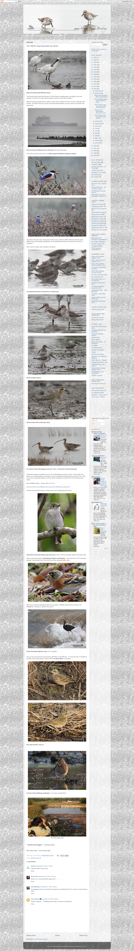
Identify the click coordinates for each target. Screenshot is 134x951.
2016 (95, 79)
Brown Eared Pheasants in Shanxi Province (100, 111)
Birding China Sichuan (98, 227)
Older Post (83, 935)
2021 (95, 67)
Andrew (33, 866)
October (97, 121)
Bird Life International (98, 350)
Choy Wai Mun (35, 886)
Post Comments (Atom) (41, 939)
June (96, 131)
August (97, 126)
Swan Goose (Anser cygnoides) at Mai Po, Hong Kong (100, 106)
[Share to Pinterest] (68, 856)
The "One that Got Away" (99, 383)
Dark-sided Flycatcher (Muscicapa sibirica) (101, 96)
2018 (95, 74)
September (98, 123)
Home (57, 935)
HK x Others (95, 174)
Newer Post (31, 935)
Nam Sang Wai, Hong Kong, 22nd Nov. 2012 (101, 101)
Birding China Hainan (98, 216)
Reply (32, 871)
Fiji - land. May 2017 (97, 277)
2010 (95, 148)
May (96, 133)
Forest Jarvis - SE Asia (98, 397)
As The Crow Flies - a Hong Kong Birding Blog (100, 525)
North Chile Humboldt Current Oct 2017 (98, 271)
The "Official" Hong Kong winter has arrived (100, 117)
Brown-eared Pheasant (98, 241)
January (97, 143)
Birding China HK (36, 858)
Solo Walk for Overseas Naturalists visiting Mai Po (99, 195)
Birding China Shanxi (98, 225)
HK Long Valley (96, 162)
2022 (95, 64)
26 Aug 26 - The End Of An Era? (104, 436)
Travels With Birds (99, 455)
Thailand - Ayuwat (97, 375)
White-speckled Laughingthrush (96, 248)
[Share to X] (64, 856)
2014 (95, 84)
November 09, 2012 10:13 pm (47, 876)
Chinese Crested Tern (98, 243)
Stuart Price (34, 876)
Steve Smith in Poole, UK (99, 390)
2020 (95, 69)
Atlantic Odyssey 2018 (98, 309)
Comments (97, 424)
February (98, 140)
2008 (95, 153)
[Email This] (61, 856)
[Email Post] (57, 855)
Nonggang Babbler (97, 246)
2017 (95, 76)
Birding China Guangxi (98, 212)
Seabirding (97, 477)
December (98, 91)
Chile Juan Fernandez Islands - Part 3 (98, 257)
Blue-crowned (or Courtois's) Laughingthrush (99, 238)
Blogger (84, 946)
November (98, 93)
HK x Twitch (95, 177)
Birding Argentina (96, 319)
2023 (95, 62)
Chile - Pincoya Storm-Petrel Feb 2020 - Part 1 (99, 264)
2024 (95, 60)
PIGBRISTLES (98, 502)
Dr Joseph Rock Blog (98, 392)
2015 (95, 81)
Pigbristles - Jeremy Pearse (99, 395)
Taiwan (94, 352)
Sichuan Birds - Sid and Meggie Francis (98, 368)
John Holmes (35, 899)
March (97, 138)
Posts (95, 421)
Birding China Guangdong (99, 208)
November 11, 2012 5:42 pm (48, 886)
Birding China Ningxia (98, 221)
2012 (95, 88)
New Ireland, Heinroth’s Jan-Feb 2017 (98, 279)
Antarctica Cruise (96, 317)
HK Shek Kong (96, 170)
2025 (95, 57)
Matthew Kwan (96, 337)
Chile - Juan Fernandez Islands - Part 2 (98, 260)
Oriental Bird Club (97, 347)
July (96, 128)
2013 (95, 86)
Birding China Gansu (98, 206)
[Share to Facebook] (66, 856)
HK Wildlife (95, 345)
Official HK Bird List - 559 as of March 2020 (99, 188)
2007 (95, 155)
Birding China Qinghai (98, 223)
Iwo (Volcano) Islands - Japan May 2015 (98, 287)
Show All (106, 548)
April (96, 135)
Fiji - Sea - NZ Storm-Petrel (99, 274)
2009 (95, 150)
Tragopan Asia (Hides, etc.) (99, 362)
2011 (95, 146)
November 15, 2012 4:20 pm (50, 899)
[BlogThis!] (63, 856)
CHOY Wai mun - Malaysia (99, 360)
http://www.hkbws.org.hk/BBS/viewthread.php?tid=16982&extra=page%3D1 (48, 487)
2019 (95, 72)
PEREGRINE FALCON (104, 504)
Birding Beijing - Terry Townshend (98, 372)
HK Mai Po (95, 164)
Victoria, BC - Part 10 (104, 458)
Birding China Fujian (97, 204)
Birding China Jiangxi (98, 219)
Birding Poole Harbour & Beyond (99, 432)
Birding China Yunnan (98, 230)
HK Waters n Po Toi (97, 172)
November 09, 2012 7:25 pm (44, 866)
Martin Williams (96, 339)
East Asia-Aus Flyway (98, 354)
